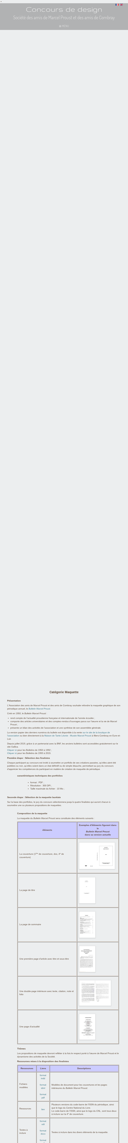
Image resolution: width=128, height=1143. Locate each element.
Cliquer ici (12, 750)
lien (43, 1109)
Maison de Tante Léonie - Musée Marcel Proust (67, 736)
